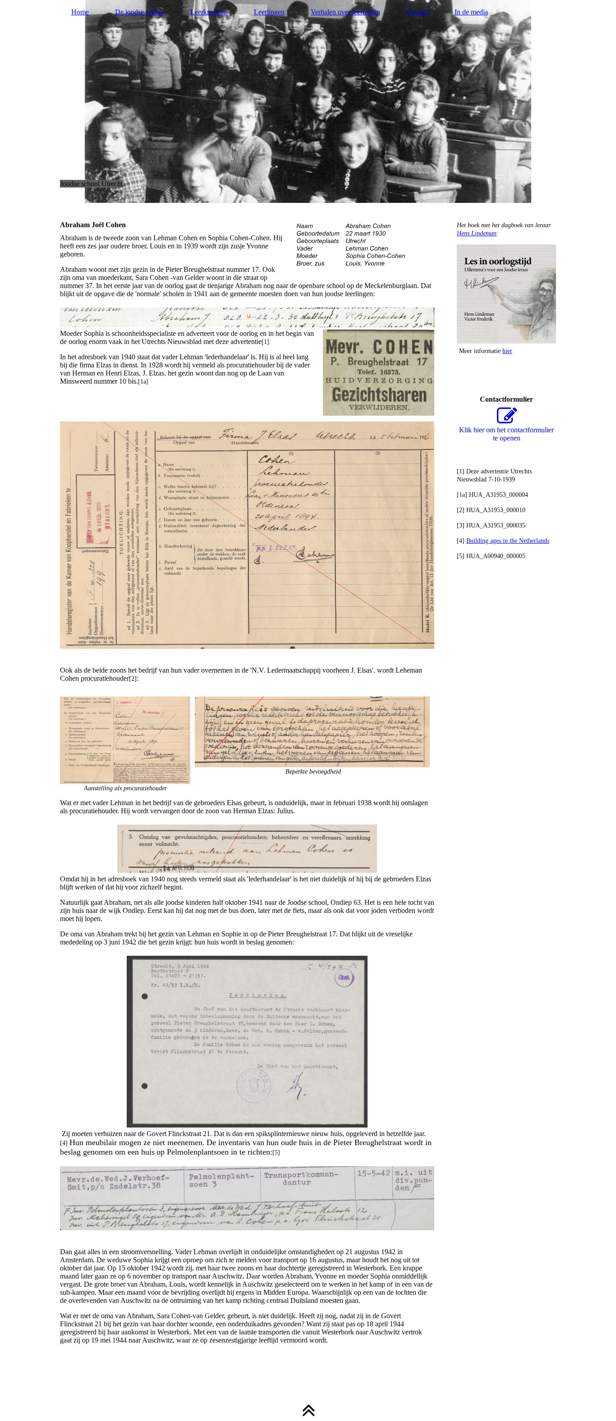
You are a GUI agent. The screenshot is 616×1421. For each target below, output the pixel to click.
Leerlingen (269, 12)
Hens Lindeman (476, 233)
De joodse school (139, 12)
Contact (417, 12)
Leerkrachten (209, 12)
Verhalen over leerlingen (345, 12)
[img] (308, 101)
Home (80, 12)
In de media (471, 12)
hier (507, 351)
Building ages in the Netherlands (507, 540)
